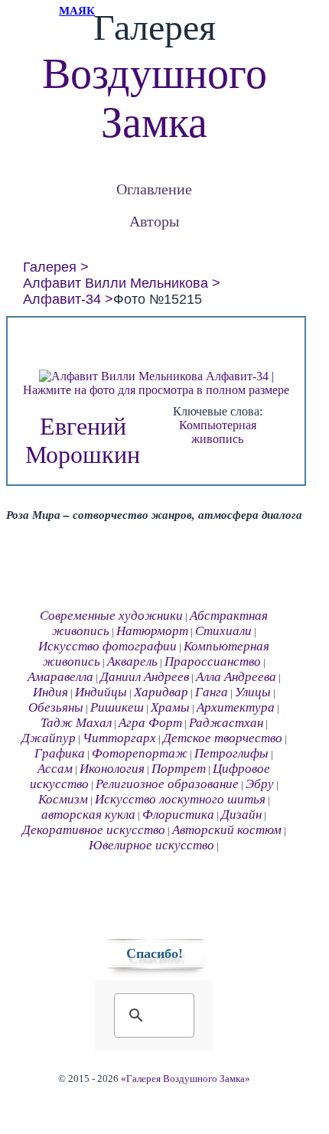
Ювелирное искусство (151, 845)
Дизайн (241, 814)
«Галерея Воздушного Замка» (185, 1079)
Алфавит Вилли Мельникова (115, 283)
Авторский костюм (227, 830)
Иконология (112, 768)
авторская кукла (88, 814)
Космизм (63, 799)
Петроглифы (231, 753)
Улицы (253, 692)
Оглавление (154, 188)
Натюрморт (152, 631)
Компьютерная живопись (217, 432)
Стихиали (223, 631)
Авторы (154, 220)
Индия (50, 692)
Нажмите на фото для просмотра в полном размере (156, 389)
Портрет (178, 768)
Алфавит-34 (62, 299)
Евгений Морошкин (82, 440)
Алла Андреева (236, 677)
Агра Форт (150, 722)
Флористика (178, 814)
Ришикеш (117, 707)
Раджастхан (226, 722)
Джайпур (48, 738)
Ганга (211, 692)
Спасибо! (154, 953)
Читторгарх (119, 738)
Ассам (55, 768)
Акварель (132, 661)
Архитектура (236, 707)
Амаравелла (60, 677)
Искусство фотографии (107, 646)
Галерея (50, 267)
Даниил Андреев (144, 677)
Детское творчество (222, 738)
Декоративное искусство (93, 830)
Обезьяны (55, 707)
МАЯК (77, 11)
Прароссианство (212, 661)
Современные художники (111, 615)
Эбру (260, 784)
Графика (59, 753)
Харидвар (161, 692)
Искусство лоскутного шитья (180, 799)
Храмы (170, 707)
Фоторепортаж (139, 753)
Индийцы (101, 692)
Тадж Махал (76, 722)
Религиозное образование (167, 784)
